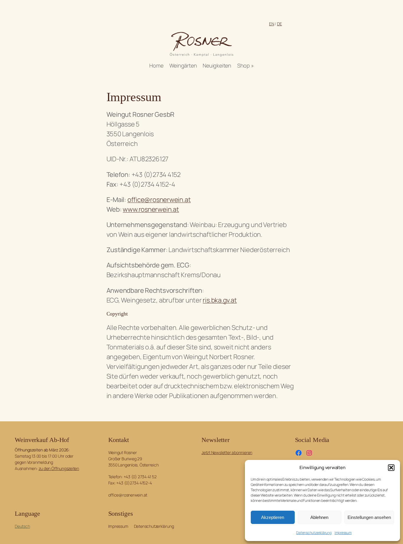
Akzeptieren (272, 517)
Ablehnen (319, 517)
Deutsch (22, 526)
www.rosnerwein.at (151, 209)
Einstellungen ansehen (369, 517)
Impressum (343, 532)
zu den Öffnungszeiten (59, 468)
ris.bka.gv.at (220, 300)
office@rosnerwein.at (159, 199)
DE (279, 24)
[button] (391, 468)
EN (271, 24)
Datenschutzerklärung (314, 532)
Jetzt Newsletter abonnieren (227, 452)
